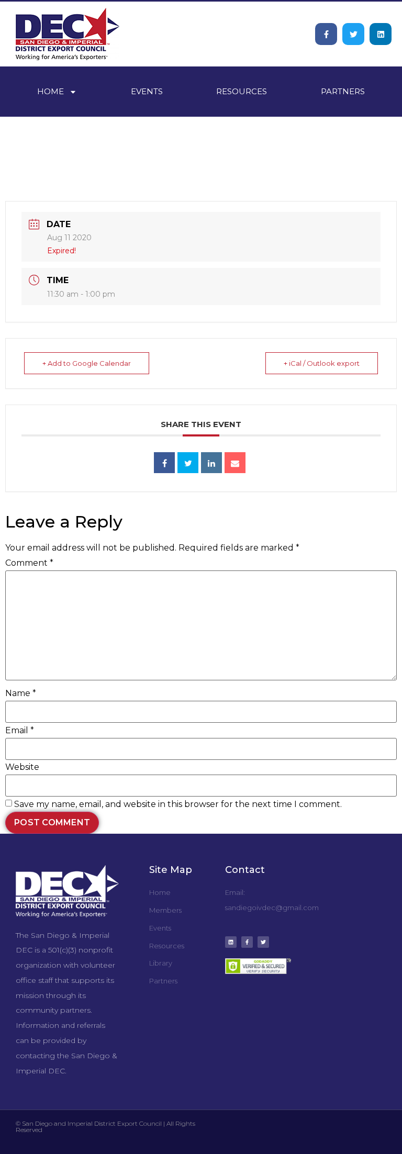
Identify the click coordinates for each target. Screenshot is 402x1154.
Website (22, 767)
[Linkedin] (381, 34)
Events (147, 91)
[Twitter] (353, 34)
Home (50, 91)
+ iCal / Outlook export (322, 363)
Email (19, 730)
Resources (241, 91)
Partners (343, 91)
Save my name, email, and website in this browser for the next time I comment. (178, 804)
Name (20, 693)
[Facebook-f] (326, 34)
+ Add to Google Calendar (86, 363)
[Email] (235, 462)
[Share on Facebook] (164, 462)
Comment (29, 563)
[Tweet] (187, 462)
